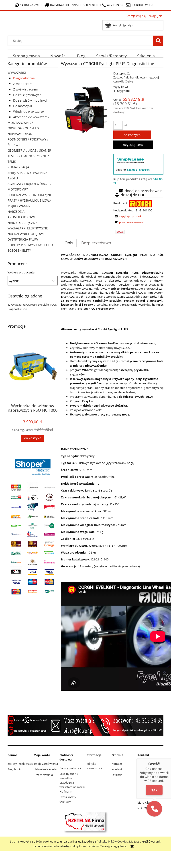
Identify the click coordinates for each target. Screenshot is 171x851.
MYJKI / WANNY (19, 206)
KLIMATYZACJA (18, 167)
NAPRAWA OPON (20, 134)
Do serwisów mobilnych (30, 100)
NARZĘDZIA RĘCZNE (22, 223)
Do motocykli (22, 106)
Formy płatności (70, 768)
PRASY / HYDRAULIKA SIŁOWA (29, 200)
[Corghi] (140, 204)
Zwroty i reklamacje (20, 764)
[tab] (69, 243)
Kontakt (117, 764)
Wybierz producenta (21, 272)
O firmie (117, 775)
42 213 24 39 (115, 5)
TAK (154, 790)
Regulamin (15, 769)
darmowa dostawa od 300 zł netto (75, 5)
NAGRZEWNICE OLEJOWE (26, 234)
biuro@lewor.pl (143, 5)
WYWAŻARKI (17, 72)
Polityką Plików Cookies (112, 841)
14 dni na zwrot (31, 5)
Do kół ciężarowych (27, 95)
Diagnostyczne (24, 78)
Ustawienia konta (45, 769)
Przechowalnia (43, 775)
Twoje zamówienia (46, 764)
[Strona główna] (9, 22)
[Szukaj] (158, 41)
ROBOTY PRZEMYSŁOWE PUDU (30, 245)
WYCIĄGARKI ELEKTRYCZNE (28, 228)
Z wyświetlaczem (25, 89)
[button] (154, 809)
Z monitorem (22, 84)
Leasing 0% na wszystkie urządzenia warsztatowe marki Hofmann (72, 782)
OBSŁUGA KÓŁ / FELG (23, 128)
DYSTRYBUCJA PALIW (23, 239)
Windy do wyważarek (28, 111)
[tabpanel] (112, 472)
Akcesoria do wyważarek (31, 117)
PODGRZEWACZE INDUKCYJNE (30, 195)
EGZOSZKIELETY (19, 250)
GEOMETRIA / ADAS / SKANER (29, 150)
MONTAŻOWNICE (20, 122)
